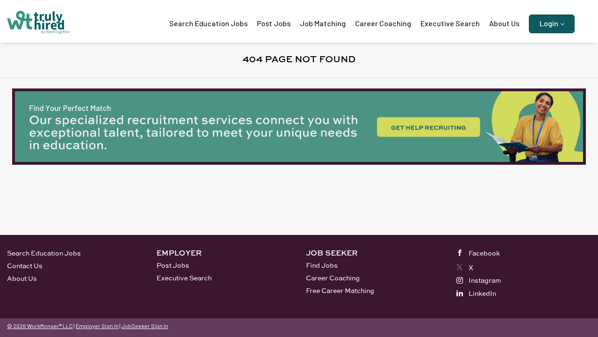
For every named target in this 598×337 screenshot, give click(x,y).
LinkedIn (482, 293)
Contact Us (25, 265)
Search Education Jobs (44, 253)
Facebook (484, 253)
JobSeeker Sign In (144, 325)
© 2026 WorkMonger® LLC (40, 325)
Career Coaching (333, 277)
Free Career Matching (340, 290)
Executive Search (184, 277)
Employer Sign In (97, 325)
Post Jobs (173, 265)
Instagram (485, 280)
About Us (22, 278)
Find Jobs (322, 265)
